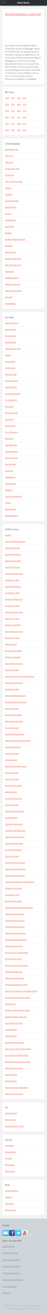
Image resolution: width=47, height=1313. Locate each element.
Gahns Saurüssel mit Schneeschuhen (18, 1049)
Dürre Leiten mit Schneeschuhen (16, 953)
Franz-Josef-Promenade (13, 182)
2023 (25, 98)
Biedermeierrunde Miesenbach (16, 766)
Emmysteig (9, 156)
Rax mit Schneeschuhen (13, 651)
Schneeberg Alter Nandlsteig (15, 831)
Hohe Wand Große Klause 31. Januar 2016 (23, 14)
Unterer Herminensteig (13, 291)
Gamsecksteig (10, 362)
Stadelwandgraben (11, 278)
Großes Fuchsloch (11, 381)
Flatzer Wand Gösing (12, 548)
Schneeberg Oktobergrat (14, 599)
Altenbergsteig (10, 330)
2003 (25, 130)
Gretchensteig (10, 368)
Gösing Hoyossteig (12, 670)
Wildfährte (9, 490)
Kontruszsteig (10, 426)
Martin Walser (10, 1165)
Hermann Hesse (10, 1152)
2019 (25, 104)
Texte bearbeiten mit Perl (14, 1126)
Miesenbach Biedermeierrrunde (16, 985)
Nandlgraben (9, 227)
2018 (7, 111)
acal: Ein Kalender (9, 1247)
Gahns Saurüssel (11, 644)
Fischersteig (9, 175)
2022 (7, 104)
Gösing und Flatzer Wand (14, 612)
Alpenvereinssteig (11, 323)
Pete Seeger (9, 1204)
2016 (19, 111)
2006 (7, 130)
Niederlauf (8, 246)
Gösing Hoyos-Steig (12, 580)
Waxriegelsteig (10, 509)
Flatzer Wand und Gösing (14, 574)
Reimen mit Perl (10, 1120)
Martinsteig (9, 439)
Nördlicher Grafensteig (13, 259)
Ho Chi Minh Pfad (11, 400)
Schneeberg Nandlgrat (13, 747)
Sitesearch (35, 1309)
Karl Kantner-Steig (11, 413)
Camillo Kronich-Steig (12, 349)
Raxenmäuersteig (11, 458)
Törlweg (8, 503)
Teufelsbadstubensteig (13, 497)
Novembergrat (10, 252)
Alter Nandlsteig (11, 1036)
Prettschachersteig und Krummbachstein (19, 677)
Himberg (8, 535)
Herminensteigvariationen (14, 1043)
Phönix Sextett (10, 1210)
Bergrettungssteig (11, 150)
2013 (13, 117)
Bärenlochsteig (10, 336)
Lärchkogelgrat (10, 220)
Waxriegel (8, 297)
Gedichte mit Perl (11, 1113)
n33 (28, 1309)
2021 (13, 104)
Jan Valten (8, 1159)
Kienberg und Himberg (13, 555)
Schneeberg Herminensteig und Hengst (19, 908)
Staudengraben (10, 484)
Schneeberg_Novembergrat (15, 863)
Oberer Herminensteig (13, 265)
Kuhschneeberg (10, 207)
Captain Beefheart (11, 1191)
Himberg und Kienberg (13, 587)
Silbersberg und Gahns (13, 561)
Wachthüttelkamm (11, 516)
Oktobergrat (9, 272)
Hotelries (8, 188)
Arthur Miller (9, 1146)
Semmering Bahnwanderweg (15, 542)
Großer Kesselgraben (12, 394)
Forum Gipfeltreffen (10, 1287)
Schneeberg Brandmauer (14, 972)
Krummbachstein (11, 818)
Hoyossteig (9, 407)
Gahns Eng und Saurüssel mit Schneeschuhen (21, 991)
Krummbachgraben (12, 201)
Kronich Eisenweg (11, 432)
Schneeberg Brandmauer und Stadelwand (19, 882)
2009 (13, 124)
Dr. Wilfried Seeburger (10, 1253)
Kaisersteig (9, 420)
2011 (25, 117)
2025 (13, 98)
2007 (25, 124)
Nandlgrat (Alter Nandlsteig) (15, 240)
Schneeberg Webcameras (12, 1273)
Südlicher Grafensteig (12, 284)
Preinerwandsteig (11, 452)
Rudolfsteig (9, 471)
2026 (7, 98)
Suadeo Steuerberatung (11, 1260)
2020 (19, 104)
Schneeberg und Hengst (13, 888)
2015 (25, 111)
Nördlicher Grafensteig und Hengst (17, 1010)
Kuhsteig (8, 214)
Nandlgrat (8, 233)
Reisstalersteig (10, 464)
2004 (19, 130)
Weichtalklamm (10, 304)
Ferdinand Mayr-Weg (12, 169)
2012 (19, 117)
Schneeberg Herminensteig (14, 837)
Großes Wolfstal (11, 387)
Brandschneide (10, 342)
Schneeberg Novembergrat (14, 734)
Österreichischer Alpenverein (13, 1280)
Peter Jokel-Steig (11, 445)
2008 (19, 124)
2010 (7, 124)
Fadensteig (9, 162)
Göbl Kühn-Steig (10, 375)
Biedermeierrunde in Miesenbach (16, 1088)
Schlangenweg (10, 477)
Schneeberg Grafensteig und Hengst (18, 741)
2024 (19, 98)
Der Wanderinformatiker (11, 1267)
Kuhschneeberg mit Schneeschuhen (17, 998)
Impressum (37, 1306)
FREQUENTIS (7, 1293)
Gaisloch (8, 355)
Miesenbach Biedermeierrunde (16, 702)
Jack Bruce (8, 1197)
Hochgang (8, 195)
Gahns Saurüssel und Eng (14, 1094)
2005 (13, 130)
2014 (7, 117)
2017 (13, 111)
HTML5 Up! (20, 1309)
